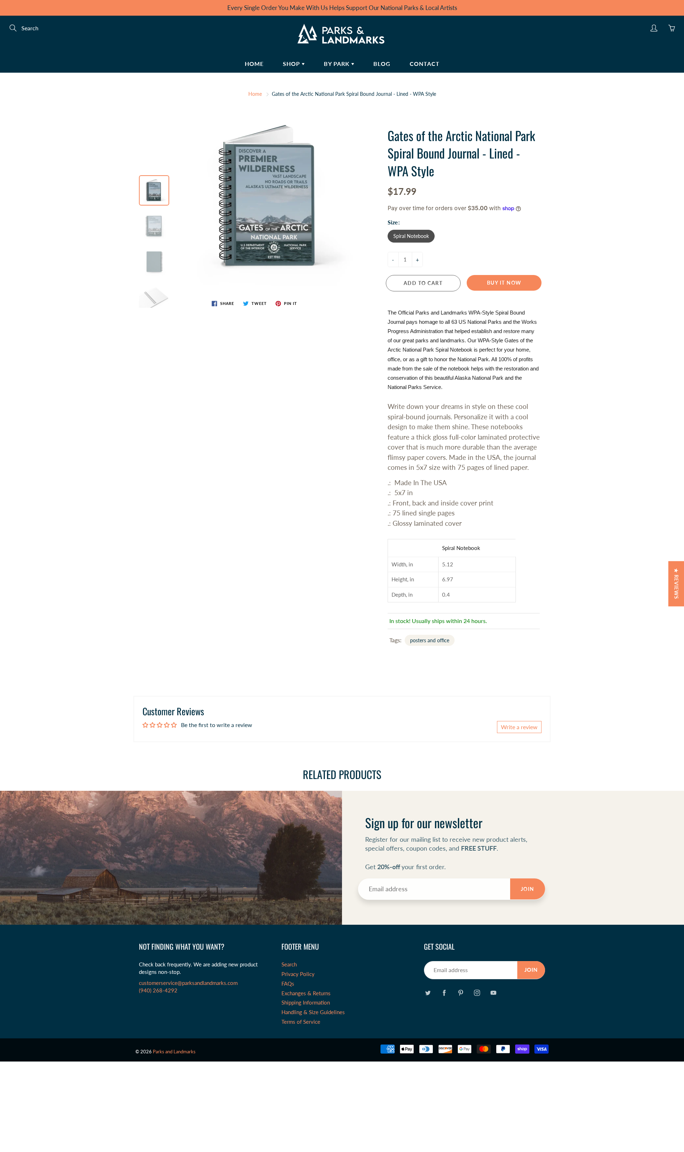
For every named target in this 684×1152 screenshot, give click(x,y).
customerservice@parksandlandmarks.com (188, 983)
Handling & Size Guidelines (313, 1012)
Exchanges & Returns (306, 993)
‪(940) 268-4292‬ (158, 990)
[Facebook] (444, 992)
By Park (337, 63)
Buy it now (504, 283)
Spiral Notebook (411, 236)
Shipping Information (305, 1003)
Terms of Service (300, 1022)
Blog (381, 63)
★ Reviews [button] (676, 583)
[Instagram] (477, 992)
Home (254, 63)
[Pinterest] (460, 992)
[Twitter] (427, 992)
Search (289, 964)
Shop (292, 63)
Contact (425, 63)
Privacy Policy (298, 974)
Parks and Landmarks (174, 1051)
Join (527, 889)
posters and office (429, 640)
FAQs (287, 984)
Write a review (519, 726)
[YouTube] (493, 992)
